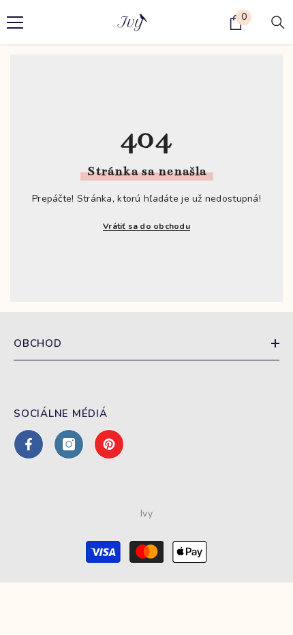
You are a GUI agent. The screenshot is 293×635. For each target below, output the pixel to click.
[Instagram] (69, 444)
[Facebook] (29, 444)
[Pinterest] (109, 444)
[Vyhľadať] (278, 22)
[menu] (15, 22)
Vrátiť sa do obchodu (146, 226)
